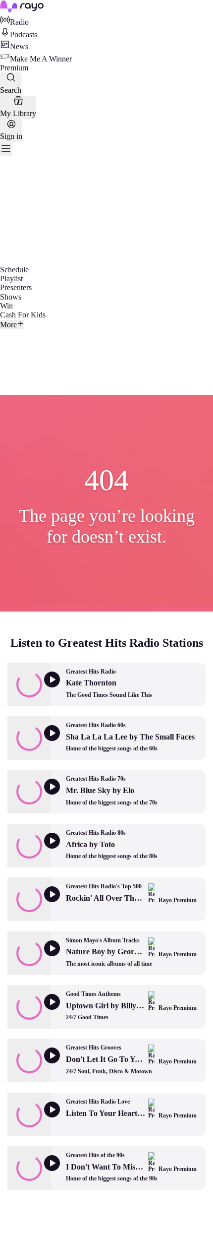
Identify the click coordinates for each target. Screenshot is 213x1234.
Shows (10, 297)
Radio (19, 22)
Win (6, 306)
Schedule (14, 269)
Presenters (16, 287)
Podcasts (23, 34)
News (19, 46)
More (8, 324)
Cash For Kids (23, 314)
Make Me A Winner (41, 59)
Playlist (11, 278)
